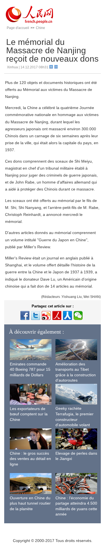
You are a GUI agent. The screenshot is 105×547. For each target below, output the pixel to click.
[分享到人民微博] (56, 315)
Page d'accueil (18, 28)
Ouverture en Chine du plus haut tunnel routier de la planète (30, 503)
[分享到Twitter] (35, 315)
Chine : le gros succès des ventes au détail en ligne (30, 458)
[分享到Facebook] (24, 315)
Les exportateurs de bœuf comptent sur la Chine (29, 414)
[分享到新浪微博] (46, 315)
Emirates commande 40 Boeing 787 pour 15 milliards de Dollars (30, 369)
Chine (40, 28)
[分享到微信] (78, 315)
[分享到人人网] (67, 315)
